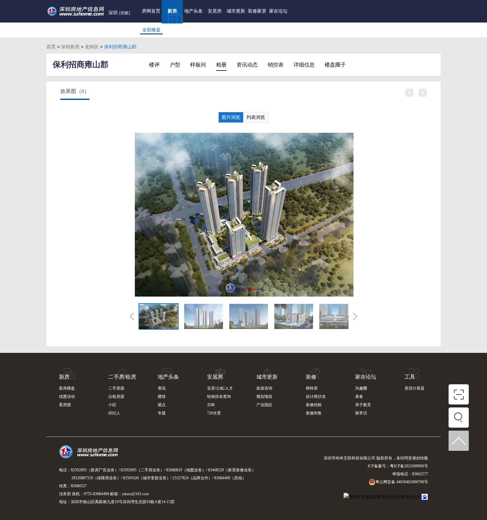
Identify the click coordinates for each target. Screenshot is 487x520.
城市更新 (236, 11)
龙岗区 (92, 46)
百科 (211, 404)
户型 (175, 65)
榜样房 (312, 388)
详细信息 (304, 65)
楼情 (162, 396)
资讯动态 (247, 65)
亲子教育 (363, 404)
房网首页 (151, 11)
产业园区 (264, 404)
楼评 (154, 65)
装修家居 (257, 11)
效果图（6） (74, 91)
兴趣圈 (361, 388)
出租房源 (116, 396)
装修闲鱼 (314, 413)
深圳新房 (70, 46)
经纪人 (114, 413)
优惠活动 (67, 396)
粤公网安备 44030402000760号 (401, 482)
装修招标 (314, 404)
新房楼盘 (67, 388)
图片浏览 (231, 117)
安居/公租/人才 (220, 388)
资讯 (162, 388)
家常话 (361, 413)
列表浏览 (255, 117)
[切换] (124, 13)
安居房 (215, 11)
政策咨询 (264, 388)
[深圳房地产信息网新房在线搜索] (459, 419)
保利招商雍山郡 (80, 64)
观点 (162, 404)
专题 (162, 413)
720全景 (214, 413)
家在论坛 (278, 11)
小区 (112, 404)
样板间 (198, 65)
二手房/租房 (122, 377)
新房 (172, 11)
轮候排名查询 (219, 396)
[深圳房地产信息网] (90, 454)
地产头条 (193, 11)
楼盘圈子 (335, 65)
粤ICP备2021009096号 (409, 466)
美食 (359, 396)
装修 (311, 377)
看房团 (65, 404)
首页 (51, 46)
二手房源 (116, 388)
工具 (410, 377)
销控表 (276, 65)
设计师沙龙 (316, 396)
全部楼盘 (151, 29)
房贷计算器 (414, 388)
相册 (221, 65)
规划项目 (264, 396)
